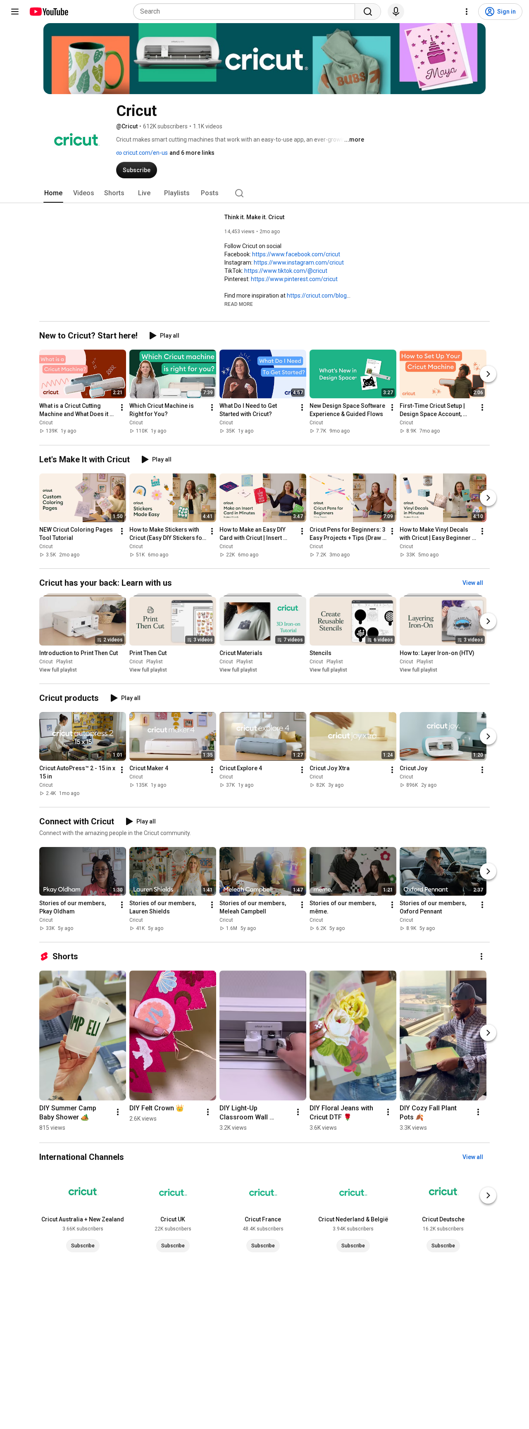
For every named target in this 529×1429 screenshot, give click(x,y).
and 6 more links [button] (191, 152)
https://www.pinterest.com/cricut (294, 279)
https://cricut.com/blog (317, 295)
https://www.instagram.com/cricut (299, 262)
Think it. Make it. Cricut (254, 217)
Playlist (64, 662)
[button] (238, 304)
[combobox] (246, 12)
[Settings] (467, 12)
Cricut (46, 423)
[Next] (488, 374)
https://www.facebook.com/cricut (296, 254)
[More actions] (122, 408)
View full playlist (58, 670)
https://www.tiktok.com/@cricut (285, 270)
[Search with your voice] (396, 11)
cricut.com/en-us (145, 152)
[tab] (53, 193)
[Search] (368, 11)
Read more (238, 304)
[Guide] (15, 12)
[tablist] (264, 193)
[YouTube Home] (48, 11)
